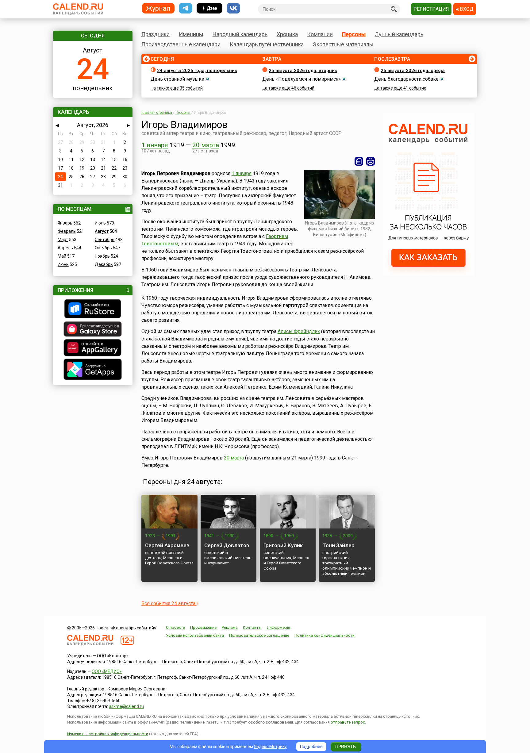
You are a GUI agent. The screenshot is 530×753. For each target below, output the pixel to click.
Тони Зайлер (338, 545)
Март (63, 239)
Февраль (67, 231)
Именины (191, 34)
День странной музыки (177, 79)
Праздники (155, 34)
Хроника (287, 34)
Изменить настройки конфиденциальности (107, 734)
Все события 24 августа (169, 603)
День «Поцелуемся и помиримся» (301, 79)
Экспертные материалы (343, 44)
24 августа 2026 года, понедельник (197, 70)
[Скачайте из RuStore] (92, 309)
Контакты (252, 627)
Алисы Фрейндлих (299, 331)
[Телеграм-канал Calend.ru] (185, 8)
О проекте (175, 627)
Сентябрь (104, 239)
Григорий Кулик (283, 545)
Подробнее (311, 746)
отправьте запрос (348, 722)
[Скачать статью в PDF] (359, 161)
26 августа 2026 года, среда (413, 70)
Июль (100, 223)
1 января (154, 145)
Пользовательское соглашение (259, 635)
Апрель (65, 247)
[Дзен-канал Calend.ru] (209, 8)
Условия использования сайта (195, 635)
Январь (65, 223)
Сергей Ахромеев (167, 545)
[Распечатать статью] (370, 161)
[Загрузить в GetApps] (92, 370)
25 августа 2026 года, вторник (303, 70)
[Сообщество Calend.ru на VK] (233, 8)
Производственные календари (181, 44)
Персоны (354, 34)
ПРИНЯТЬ (345, 746)
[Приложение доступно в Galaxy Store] (92, 329)
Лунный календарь (399, 34)
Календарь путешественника (267, 44)
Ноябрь (102, 256)
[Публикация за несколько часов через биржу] (428, 274)
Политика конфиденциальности (324, 635)
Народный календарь (240, 34)
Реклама (230, 627)
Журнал (158, 8)
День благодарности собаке (406, 79)
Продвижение (203, 627)
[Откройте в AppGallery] (92, 348)
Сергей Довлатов (226, 545)
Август (102, 231)
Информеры (278, 627)
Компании (320, 34)
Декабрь (104, 264)
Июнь (63, 264)
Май (62, 256)
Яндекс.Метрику (270, 746)
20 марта (205, 145)
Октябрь (103, 247)
